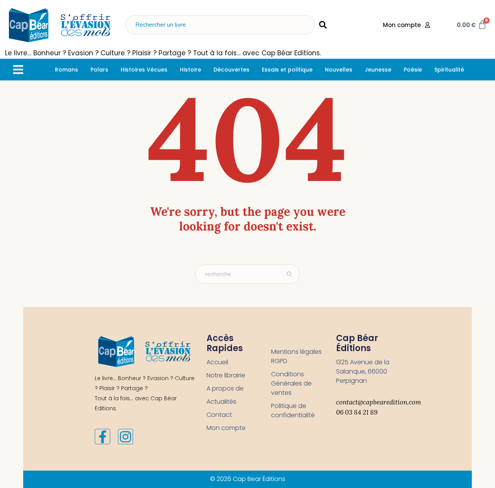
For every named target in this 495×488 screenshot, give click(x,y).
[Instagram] (125, 436)
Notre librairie (226, 375)
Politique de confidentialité (293, 410)
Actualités (221, 401)
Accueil (217, 362)
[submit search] (323, 25)
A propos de (225, 388)
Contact (219, 414)
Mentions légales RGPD (296, 356)
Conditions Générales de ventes (291, 383)
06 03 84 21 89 (356, 412)
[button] (18, 69)
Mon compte (226, 427)
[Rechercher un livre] (220, 24)
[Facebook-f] (102, 436)
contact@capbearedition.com (378, 402)
